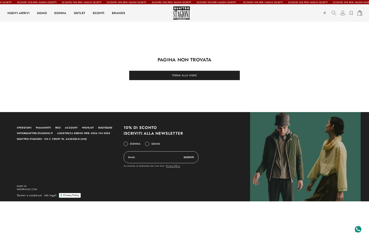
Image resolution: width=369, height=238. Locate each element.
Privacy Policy (173, 165)
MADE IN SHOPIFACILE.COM (27, 188)
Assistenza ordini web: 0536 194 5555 (83, 133)
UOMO (42, 13)
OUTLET (79, 13)
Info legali (50, 195)
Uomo (155, 144)
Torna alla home (184, 75)
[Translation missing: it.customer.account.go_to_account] (343, 13)
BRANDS (118, 13)
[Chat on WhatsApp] (358, 229)
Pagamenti (43, 127)
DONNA (60, 13)
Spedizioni (24, 127)
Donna (135, 144)
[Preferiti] (351, 13)
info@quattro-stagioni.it (35, 133)
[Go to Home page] (184, 13)
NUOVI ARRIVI (18, 13)
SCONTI (98, 13)
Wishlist (88, 127)
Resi (58, 127)
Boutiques (105, 127)
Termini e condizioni (29, 195)
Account (71, 127)
